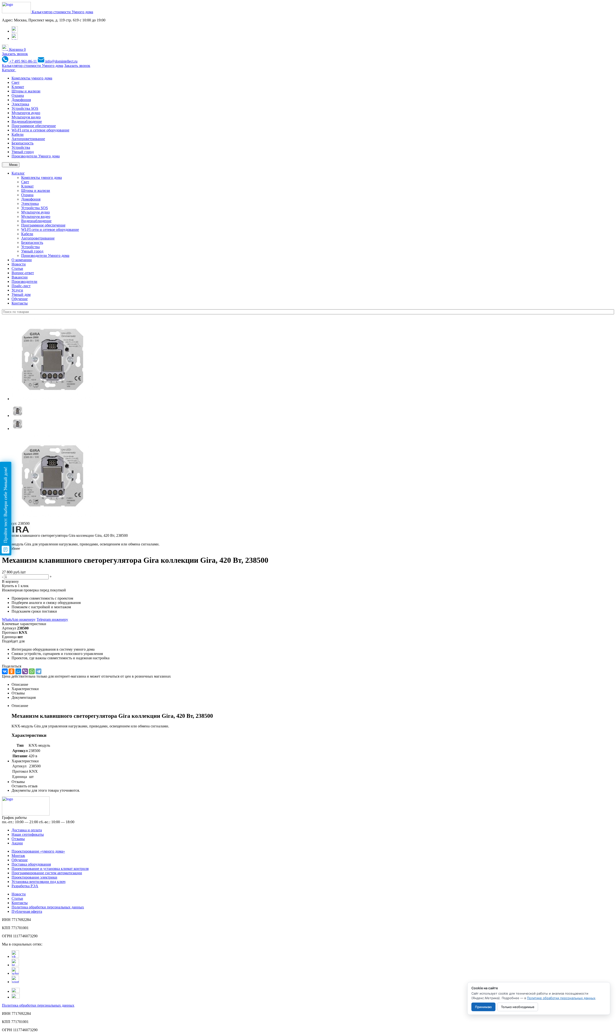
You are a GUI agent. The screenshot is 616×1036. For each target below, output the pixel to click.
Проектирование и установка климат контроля (50, 869)
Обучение (20, 299)
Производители (24, 281)
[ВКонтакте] (5, 671)
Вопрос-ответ (23, 273)
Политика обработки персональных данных (48, 907)
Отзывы (18, 839)
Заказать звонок (15, 54)
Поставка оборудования (31, 864)
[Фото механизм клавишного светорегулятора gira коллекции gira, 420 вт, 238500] (52, 399)
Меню (13, 165)
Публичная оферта (27, 911)
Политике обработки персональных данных (561, 998)
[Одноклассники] (11, 671)
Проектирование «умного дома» (38, 851)
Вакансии (20, 277)
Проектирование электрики (34, 877)
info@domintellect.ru (60, 61)
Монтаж (18, 856)
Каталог (9, 70)
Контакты (20, 303)
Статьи (17, 268)
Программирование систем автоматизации (47, 873)
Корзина (17, 49)
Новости (19, 264)
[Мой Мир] (18, 671)
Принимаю (483, 1007)
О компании (22, 260)
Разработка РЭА (25, 886)
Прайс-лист (21, 286)
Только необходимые (517, 1007)
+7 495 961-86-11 (23, 61)
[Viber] (25, 671)
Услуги (17, 290)
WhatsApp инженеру (19, 619)
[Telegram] (38, 671)
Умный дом (21, 294)
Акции (17, 843)
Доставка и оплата (27, 830)
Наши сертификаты (28, 834)
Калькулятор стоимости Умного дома (62, 12)
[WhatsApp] (32, 671)
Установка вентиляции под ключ (38, 882)
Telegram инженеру (52, 619)
